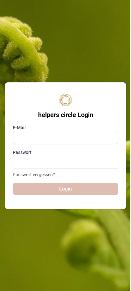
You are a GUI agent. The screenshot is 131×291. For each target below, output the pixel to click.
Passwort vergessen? (34, 174)
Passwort (22, 152)
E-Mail (19, 127)
